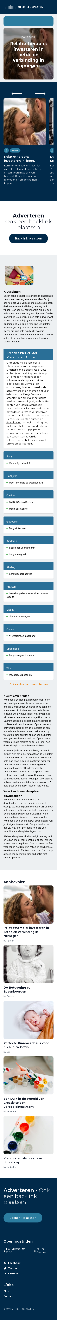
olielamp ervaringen (19, 616)
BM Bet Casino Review (21, 502)
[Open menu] (10, 21)
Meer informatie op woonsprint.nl (26, 482)
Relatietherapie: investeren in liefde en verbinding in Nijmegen (28, 54)
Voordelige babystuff (19, 463)
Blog (6, 1291)
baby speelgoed (17, 554)
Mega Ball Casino (18, 508)
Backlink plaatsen (28, 238)
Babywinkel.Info (17, 528)
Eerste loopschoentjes (20, 573)
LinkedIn (13, 1273)
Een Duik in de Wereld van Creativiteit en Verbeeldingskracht (24, 1103)
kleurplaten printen (32, 366)
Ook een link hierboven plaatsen (29, 684)
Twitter (12, 1268)
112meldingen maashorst (22, 635)
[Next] (40, 93)
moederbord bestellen (20, 674)
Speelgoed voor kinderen (22, 547)
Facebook (14, 1263)
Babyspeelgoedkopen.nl (21, 655)
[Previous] (17, 93)
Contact (8, 1296)
